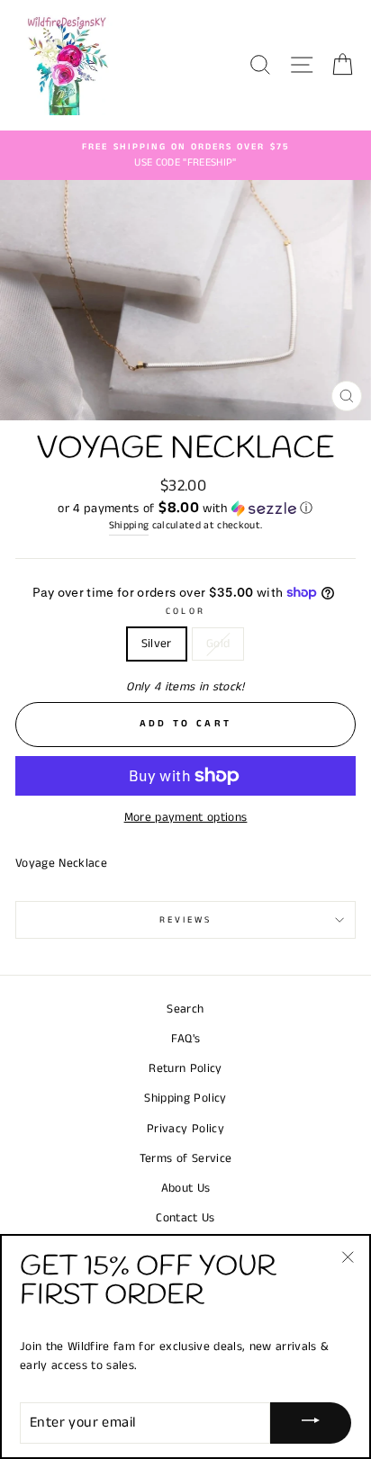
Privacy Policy (185, 1129)
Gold (218, 644)
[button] (185, 509)
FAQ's (186, 1039)
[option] (185, 156)
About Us (186, 1188)
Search (185, 1009)
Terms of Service (185, 1158)
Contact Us (185, 1218)
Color (185, 611)
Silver (156, 644)
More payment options (186, 817)
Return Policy (185, 1068)
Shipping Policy (185, 1098)
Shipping (129, 525)
